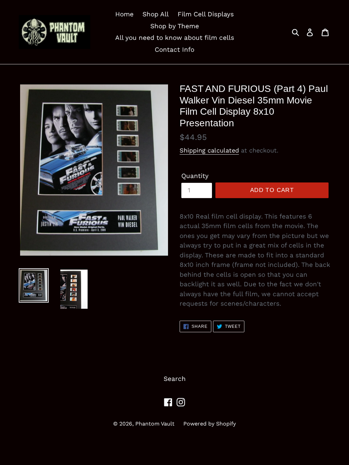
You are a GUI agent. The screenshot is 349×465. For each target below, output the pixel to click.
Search (175, 379)
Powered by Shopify (209, 423)
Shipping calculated (209, 150)
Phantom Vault (154, 423)
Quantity (195, 176)
